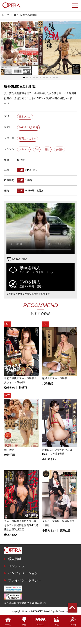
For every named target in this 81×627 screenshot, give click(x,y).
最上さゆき (11, 534)
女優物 (59, 149)
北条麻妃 (47, 383)
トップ (5, 15)
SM (37, 149)
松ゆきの (9, 387)
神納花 (23, 387)
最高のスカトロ (27, 138)
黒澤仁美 (65, 530)
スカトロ (24, 149)
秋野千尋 (9, 455)
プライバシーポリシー (24, 580)
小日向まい (49, 459)
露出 (47, 149)
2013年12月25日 (28, 127)
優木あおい (25, 116)
